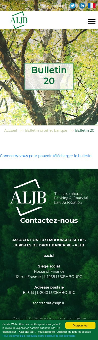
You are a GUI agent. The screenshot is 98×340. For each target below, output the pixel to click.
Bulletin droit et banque (46, 130)
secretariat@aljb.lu (49, 303)
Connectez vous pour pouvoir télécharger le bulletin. (46, 156)
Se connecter (52, 6)
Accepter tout (80, 325)
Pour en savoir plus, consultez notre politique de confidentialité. (39, 335)
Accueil (10, 130)
